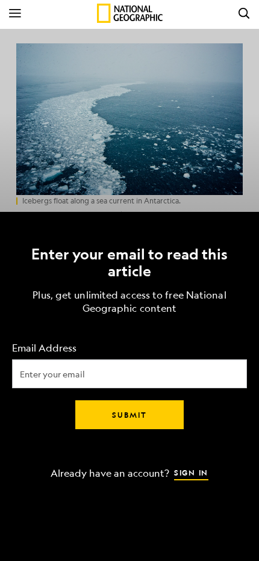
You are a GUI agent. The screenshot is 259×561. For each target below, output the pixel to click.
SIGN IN (191, 472)
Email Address (44, 348)
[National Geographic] (130, 13)
